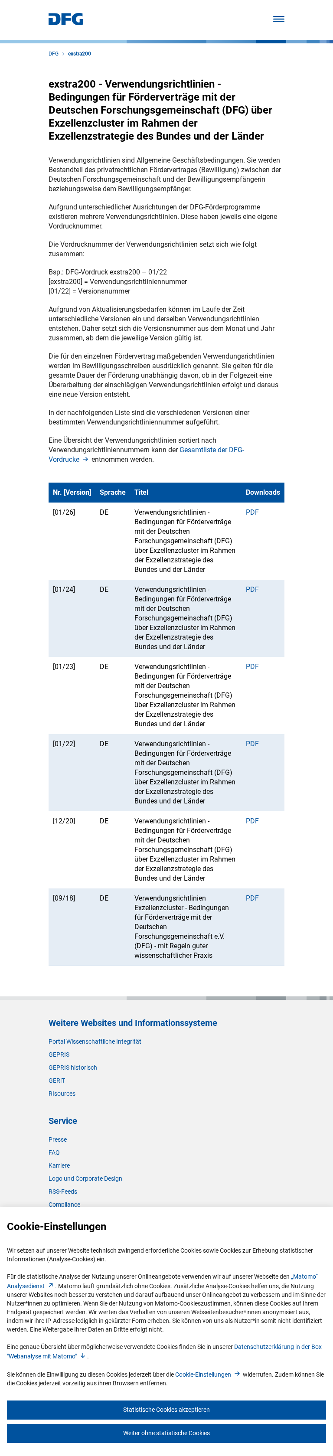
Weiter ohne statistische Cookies (166, 1433)
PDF (252, 512)
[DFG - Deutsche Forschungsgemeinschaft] (66, 23)
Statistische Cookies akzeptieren (166, 1409)
